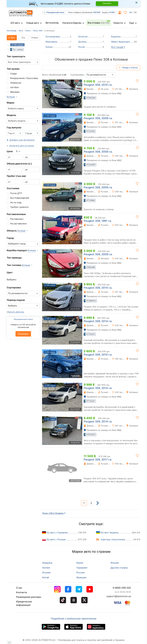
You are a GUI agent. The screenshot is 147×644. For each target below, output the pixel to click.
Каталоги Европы (71, 22)
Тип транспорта (16, 56)
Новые (34, 37)
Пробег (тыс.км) (16, 176)
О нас (19, 587)
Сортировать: (77, 74)
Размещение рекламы (28, 596)
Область (12, 230)
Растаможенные (16, 214)
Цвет (10, 272)
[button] (21, 140)
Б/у (23, 37)
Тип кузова (13, 68)
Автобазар (11, 30)
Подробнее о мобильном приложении (73, 618)
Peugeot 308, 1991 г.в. (98, 220)
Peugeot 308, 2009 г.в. (98, 118)
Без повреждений (19, 197)
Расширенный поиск (55, 12)
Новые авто (32, 22)
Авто (21, 30)
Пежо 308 (37, 30)
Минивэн (15, 92)
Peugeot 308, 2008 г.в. (98, 151)
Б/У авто (15, 22)
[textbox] (17, 243)
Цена (10, 151)
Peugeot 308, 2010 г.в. (98, 84)
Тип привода (14, 257)
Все (12, 37)
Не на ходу (16, 202)
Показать (23, 333)
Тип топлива (14, 265)
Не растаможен (18, 223)
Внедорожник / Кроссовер (24, 78)
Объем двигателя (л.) (19, 163)
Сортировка (14, 287)
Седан (13, 73)
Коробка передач (17, 250)
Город (10, 238)
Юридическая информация (24, 603)
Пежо (28, 30)
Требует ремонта (19, 207)
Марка (10, 102)
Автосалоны (52, 22)
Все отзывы (99, 22)
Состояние (13, 188)
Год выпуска (14, 127)
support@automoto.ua (118, 596)
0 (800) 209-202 (122, 587)
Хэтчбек (14, 87)
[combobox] (23, 62)
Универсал (15, 82)
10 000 (112, 12)
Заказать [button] (106, 3)
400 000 (96, 12)
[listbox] (18, 151)
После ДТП (16, 193)
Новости (118, 22)
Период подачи (16, 300)
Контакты (21, 592)
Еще (131, 22)
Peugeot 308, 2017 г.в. (98, 459)
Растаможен (16, 219)
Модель (11, 115)
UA (130, 12)
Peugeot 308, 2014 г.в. (98, 287)
